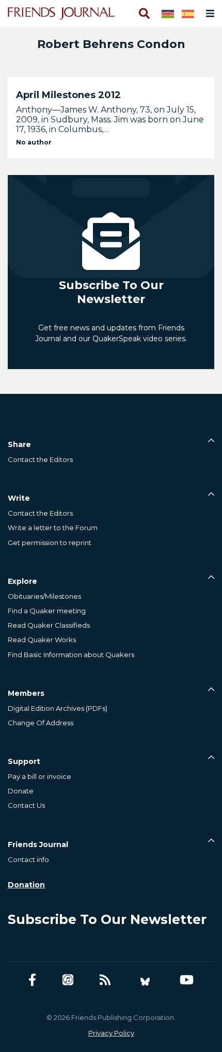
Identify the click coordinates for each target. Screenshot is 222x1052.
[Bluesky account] (145, 980)
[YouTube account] (187, 980)
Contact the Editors (40, 459)
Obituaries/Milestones (44, 596)
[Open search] (143, 13)
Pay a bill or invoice (39, 776)
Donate (21, 791)
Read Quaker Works (42, 639)
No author (34, 142)
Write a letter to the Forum (53, 527)
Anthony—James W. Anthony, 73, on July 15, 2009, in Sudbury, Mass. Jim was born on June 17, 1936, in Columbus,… (110, 119)
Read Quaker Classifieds (49, 625)
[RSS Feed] (105, 980)
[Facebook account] (32, 980)
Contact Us (26, 805)
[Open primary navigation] (208, 13)
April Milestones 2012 (68, 95)
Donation (26, 884)
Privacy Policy (111, 1033)
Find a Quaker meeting (47, 611)
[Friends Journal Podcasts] (67, 980)
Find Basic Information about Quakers (71, 654)
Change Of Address (40, 723)
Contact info (28, 859)
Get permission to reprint (49, 542)
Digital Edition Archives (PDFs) (57, 708)
